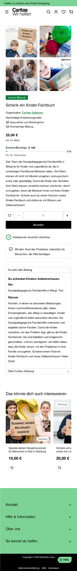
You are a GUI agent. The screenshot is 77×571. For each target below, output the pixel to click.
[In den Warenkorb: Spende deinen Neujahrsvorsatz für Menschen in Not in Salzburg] (12, 468)
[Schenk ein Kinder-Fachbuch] (21, 41)
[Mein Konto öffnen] (56, 12)
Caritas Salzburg (32, 113)
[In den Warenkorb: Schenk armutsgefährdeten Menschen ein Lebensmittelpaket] (59, 468)
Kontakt (38, 504)
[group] (38, 436)
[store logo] (21, 12)
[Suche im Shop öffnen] (48, 12)
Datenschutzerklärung (29, 567)
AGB (44, 567)
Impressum (53, 567)
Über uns (38, 528)
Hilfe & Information (38, 516)
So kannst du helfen (38, 541)
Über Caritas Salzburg (21, 371)
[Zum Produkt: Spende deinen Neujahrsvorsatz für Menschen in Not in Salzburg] (28, 421)
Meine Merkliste (64, 12)
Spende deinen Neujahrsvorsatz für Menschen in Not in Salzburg (27, 449)
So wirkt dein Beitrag (20, 269)
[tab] (38, 270)
